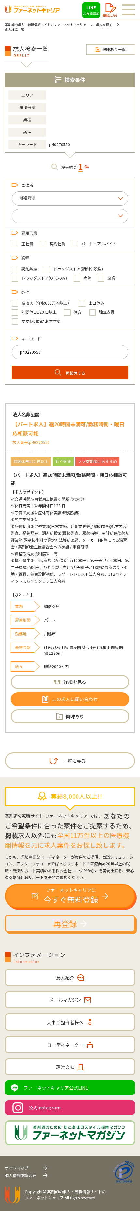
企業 (111, 278)
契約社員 (57, 243)
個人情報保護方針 (20, 1175)
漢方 (78, 312)
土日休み (96, 303)
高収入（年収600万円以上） (46, 303)
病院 (87, 278)
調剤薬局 (29, 268)
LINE (91, 10)
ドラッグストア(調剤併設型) (78, 268)
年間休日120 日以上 (39, 312)
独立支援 (107, 312)
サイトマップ (16, 1168)
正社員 (27, 243)
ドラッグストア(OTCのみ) (44, 278)
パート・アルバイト (99, 243)
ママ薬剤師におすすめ (41, 321)
